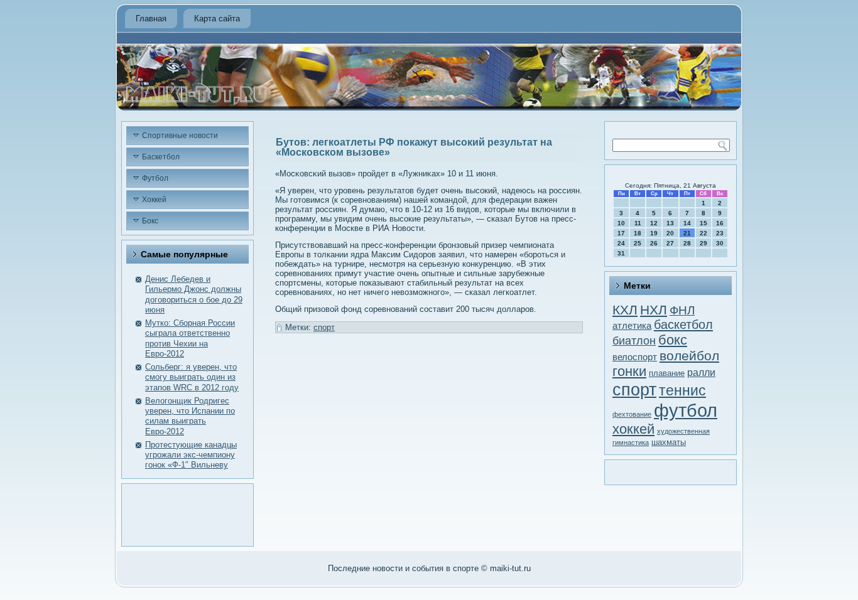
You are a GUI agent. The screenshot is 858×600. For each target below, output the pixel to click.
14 (687, 223)
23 (720, 233)
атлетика (631, 326)
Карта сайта (217, 18)
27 (670, 243)
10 (621, 223)
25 (637, 243)
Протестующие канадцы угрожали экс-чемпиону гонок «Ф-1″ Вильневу (191, 455)
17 (621, 233)
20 (670, 233)
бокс (672, 340)
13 (670, 223)
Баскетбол (161, 157)
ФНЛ (682, 310)
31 (621, 253)
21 (687, 233)
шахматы (668, 442)
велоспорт (634, 356)
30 (720, 243)
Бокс (150, 221)
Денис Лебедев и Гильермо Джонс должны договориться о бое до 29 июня (193, 294)
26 (654, 243)
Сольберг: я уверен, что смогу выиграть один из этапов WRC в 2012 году (192, 377)
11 (637, 223)
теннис (682, 390)
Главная (151, 18)
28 (687, 243)
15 (703, 223)
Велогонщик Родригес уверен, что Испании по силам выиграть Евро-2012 (190, 416)
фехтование (631, 414)
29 (703, 243)
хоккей (633, 429)
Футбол (155, 178)
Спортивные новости (180, 135)
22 (703, 233)
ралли (701, 372)
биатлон (634, 341)
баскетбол (683, 324)
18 (637, 233)
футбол (685, 410)
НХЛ (653, 310)
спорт (324, 327)
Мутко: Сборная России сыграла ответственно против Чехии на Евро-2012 (190, 338)
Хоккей (154, 199)
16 (720, 223)
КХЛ (625, 310)
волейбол (689, 355)
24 (621, 243)
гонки (629, 371)
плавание (667, 373)
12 (654, 223)
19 (654, 233)
